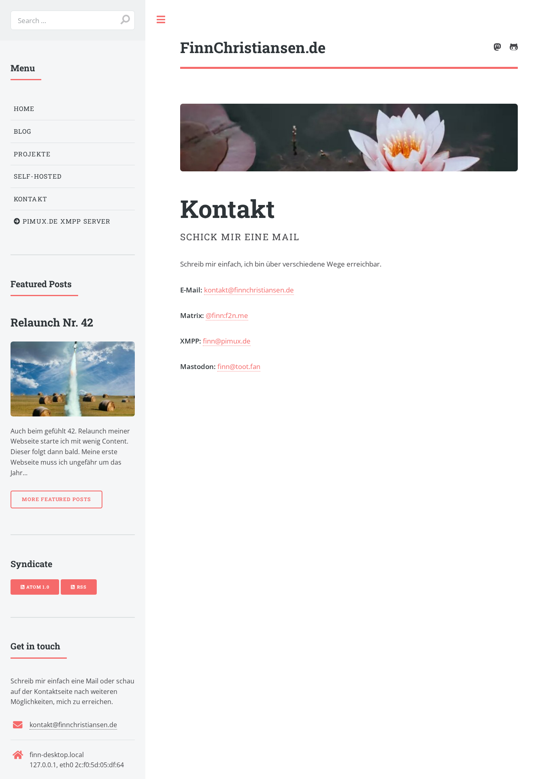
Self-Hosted (38, 176)
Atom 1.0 (37, 587)
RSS (81, 587)
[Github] (514, 47)
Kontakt (30, 199)
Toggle (161, 20)
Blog (23, 131)
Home (24, 109)
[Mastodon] (497, 47)
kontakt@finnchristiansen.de (249, 290)
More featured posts (56, 499)
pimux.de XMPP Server (66, 221)
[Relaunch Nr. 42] (73, 378)
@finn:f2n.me (227, 315)
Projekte (32, 154)
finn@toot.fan (238, 366)
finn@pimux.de (227, 341)
